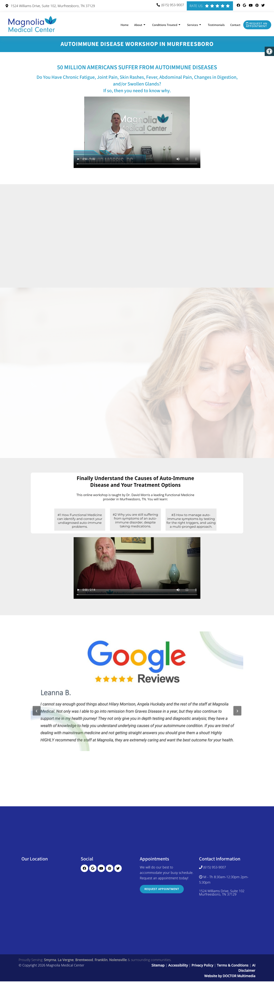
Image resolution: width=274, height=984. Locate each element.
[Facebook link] (239, 5)
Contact (235, 25)
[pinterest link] (257, 5)
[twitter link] (263, 5)
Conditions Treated (164, 25)
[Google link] (245, 5)
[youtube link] (251, 5)
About (138, 25)
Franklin (101, 959)
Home (125, 25)
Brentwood (84, 959)
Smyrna (50, 959)
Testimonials (216, 25)
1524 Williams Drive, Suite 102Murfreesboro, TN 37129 (221, 892)
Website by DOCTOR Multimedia (229, 976)
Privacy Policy (203, 965)
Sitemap (158, 965)
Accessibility (178, 965)
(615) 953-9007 (172, 5)
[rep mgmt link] (227, 5)
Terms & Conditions (233, 965)
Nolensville (118, 959)
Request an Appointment (256, 25)
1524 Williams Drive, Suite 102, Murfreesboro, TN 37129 (52, 6)
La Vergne (66, 959)
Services (192, 25)
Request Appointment (161, 889)
